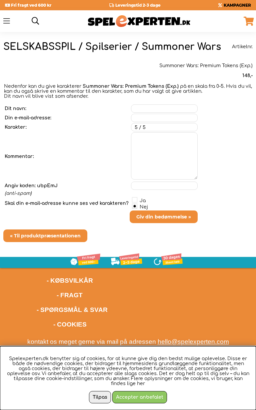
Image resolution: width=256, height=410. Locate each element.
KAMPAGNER (237, 5)
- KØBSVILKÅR (48, 280)
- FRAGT (70, 295)
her (141, 383)
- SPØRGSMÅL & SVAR (72, 309)
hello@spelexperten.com (193, 341)
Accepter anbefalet (139, 397)
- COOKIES (70, 324)
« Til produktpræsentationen (45, 236)
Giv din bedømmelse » (163, 217)
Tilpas (100, 397)
